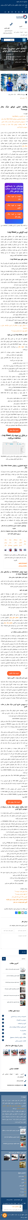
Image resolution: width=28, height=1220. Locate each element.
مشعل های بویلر (14, 617)
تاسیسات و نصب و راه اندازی (13, 57)
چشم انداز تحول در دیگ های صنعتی (13, 1002)
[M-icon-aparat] (8, 11)
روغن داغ (12, 1106)
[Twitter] (22, 11)
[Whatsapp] (5, 11)
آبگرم (4, 1106)
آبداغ (8, 1106)
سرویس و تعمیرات (21, 1020)
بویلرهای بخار (18, 1106)
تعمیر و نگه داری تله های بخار (19, 897)
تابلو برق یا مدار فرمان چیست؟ (19, 331)
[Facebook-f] (25, 11)
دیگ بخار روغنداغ (10, 542)
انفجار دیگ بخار (8, 623)
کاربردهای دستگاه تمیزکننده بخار (18, 1027)
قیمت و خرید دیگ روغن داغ (14, 215)
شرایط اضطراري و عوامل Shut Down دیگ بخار (13, 119)
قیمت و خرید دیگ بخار (14, 197)
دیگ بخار (24, 146)
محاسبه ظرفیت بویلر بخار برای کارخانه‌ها (12, 982)
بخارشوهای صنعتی (21, 1108)
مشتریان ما (23, 1030)
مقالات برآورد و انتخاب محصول (18, 1037)
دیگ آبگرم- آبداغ (20, 542)
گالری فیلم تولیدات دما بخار (20, 902)
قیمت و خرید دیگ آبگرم (14, 206)
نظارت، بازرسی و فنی (20, 1041)
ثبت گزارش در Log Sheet (18, 116)
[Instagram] (12, 11)
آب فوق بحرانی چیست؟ (21, 894)
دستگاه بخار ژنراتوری (16, 542)
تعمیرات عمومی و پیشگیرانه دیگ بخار (13, 975)
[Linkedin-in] (18, 11)
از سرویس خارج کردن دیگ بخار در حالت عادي (13, 122)
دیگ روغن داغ (5, 542)
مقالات (24, 1034)
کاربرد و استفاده (22, 1023)
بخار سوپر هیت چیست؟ (21, 891)
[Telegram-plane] (15, 11)
